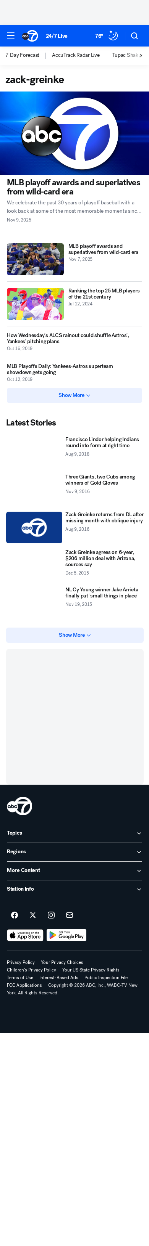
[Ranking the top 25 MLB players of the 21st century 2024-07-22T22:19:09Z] (35, 304)
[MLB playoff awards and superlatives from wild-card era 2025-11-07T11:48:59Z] (35, 259)
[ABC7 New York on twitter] (32, 915)
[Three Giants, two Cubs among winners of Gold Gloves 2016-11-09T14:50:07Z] (34, 490)
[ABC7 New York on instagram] (51, 915)
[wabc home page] (19, 806)
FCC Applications (24, 985)
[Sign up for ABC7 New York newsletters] (69, 915)
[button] (11, 35)
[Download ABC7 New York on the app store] (25, 935)
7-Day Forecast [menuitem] (22, 55)
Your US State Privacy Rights (91, 970)
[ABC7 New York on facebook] (14, 915)
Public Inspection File (106, 977)
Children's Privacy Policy (31, 970)
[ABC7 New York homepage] (30, 36)
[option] (28, 56)
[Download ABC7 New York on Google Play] (67, 935)
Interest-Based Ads (58, 977)
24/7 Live (57, 36)
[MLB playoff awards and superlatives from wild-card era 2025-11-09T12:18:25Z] (74, 133)
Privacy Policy (21, 962)
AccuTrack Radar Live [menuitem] (75, 55)
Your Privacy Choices (62, 962)
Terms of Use (20, 977)
